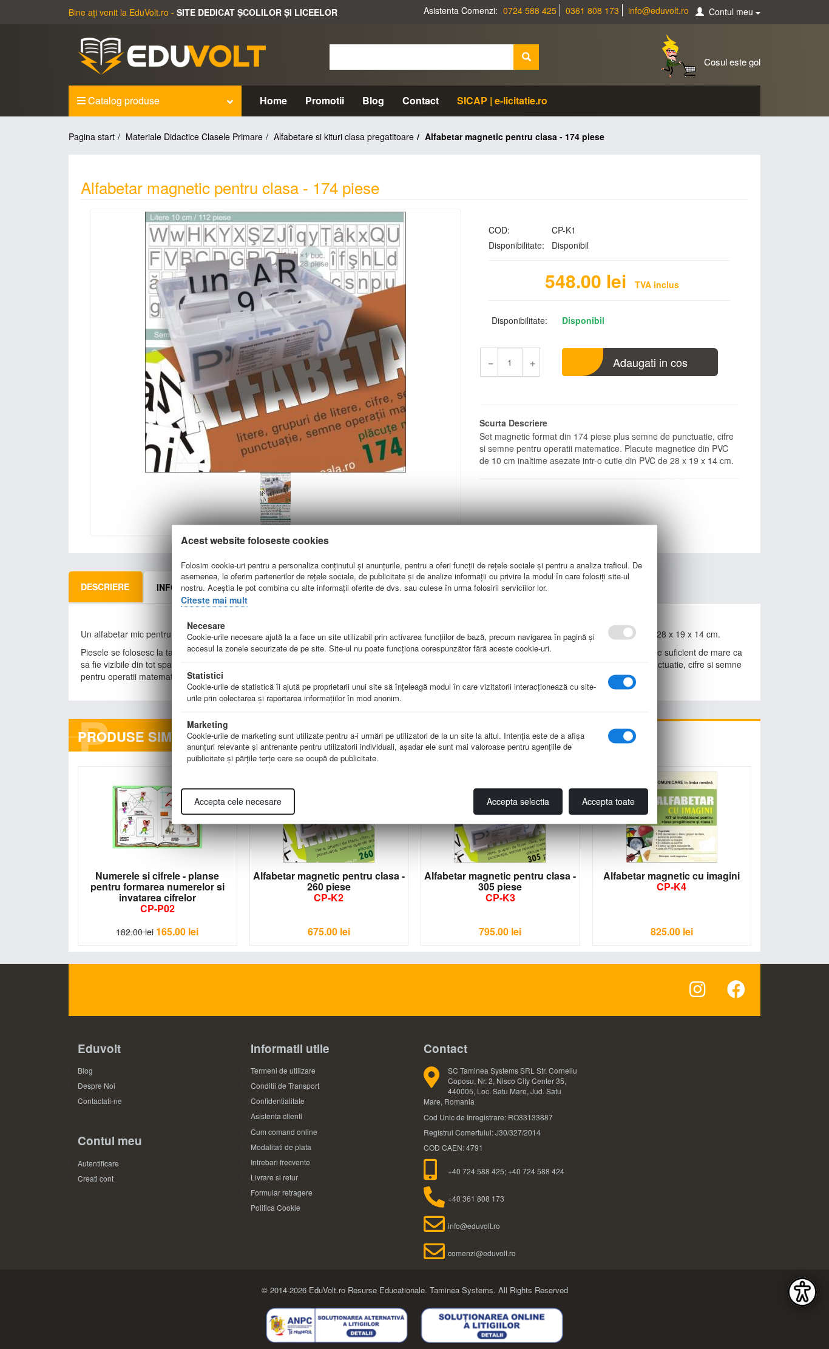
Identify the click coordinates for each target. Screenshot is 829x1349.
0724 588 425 (530, 10)
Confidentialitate (278, 1100)
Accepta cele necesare (238, 802)
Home (273, 100)
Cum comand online (284, 1131)
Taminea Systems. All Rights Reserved (499, 1290)
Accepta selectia (518, 802)
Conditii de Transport (285, 1085)
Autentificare (98, 1163)
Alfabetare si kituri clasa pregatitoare (344, 136)
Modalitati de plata (281, 1147)
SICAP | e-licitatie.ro (502, 100)
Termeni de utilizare (283, 1070)
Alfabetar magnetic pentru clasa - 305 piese (500, 886)
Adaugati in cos (650, 362)
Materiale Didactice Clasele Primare (194, 136)
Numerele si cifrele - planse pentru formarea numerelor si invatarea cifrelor (157, 892)
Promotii (324, 100)
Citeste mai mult (214, 600)
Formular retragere (282, 1192)
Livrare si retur (274, 1177)
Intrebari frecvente (280, 1162)
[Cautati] (526, 57)
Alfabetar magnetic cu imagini (671, 881)
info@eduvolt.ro (658, 10)
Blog (373, 100)
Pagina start (92, 136)
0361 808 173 (592, 10)
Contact (420, 100)
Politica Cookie (275, 1207)
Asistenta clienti (276, 1116)
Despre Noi (96, 1085)
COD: (499, 230)
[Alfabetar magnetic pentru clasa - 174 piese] (275, 342)
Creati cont (95, 1178)
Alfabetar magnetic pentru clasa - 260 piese (329, 886)
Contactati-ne (100, 1100)
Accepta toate (608, 802)
